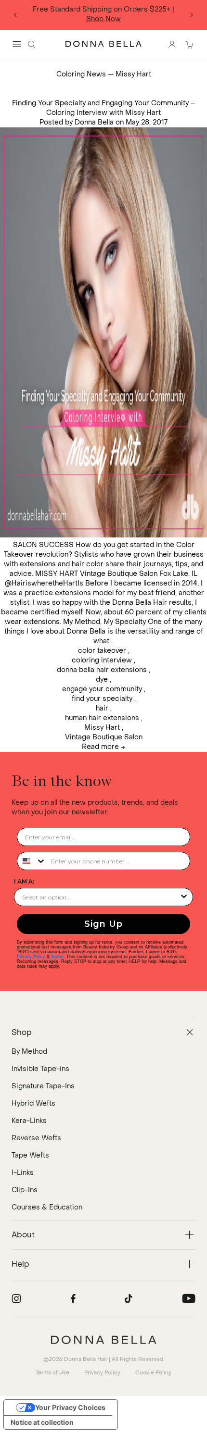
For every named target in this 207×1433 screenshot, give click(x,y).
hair (102, 708)
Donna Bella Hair (85, 1359)
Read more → (103, 746)
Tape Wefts (30, 1155)
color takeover (102, 650)
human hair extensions (102, 718)
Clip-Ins (25, 1190)
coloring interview (102, 660)
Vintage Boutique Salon (103, 737)
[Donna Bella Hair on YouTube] (188, 1298)
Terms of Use (52, 1372)
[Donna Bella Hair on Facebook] (73, 1298)
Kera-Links (29, 1120)
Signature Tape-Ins (43, 1086)
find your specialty (102, 698)
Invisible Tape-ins (40, 1068)
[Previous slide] (15, 14)
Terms (57, 956)
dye (102, 679)
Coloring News (81, 74)
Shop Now (103, 19)
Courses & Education (47, 1207)
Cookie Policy (153, 1372)
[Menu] (17, 44)
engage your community (102, 689)
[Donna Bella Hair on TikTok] (128, 1298)
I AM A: (24, 881)
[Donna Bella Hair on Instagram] (16, 1298)
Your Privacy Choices (70, 1407)
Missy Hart (102, 727)
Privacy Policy (31, 956)
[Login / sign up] (172, 44)
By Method (29, 1051)
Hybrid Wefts (33, 1103)
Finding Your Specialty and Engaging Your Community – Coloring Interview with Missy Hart (103, 108)
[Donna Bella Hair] (103, 1339)
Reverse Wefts (36, 1138)
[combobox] (31, 861)
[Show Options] (184, 897)
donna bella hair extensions (102, 669)
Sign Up (103, 924)
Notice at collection (42, 1422)
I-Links (23, 1172)
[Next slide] (191, 14)
